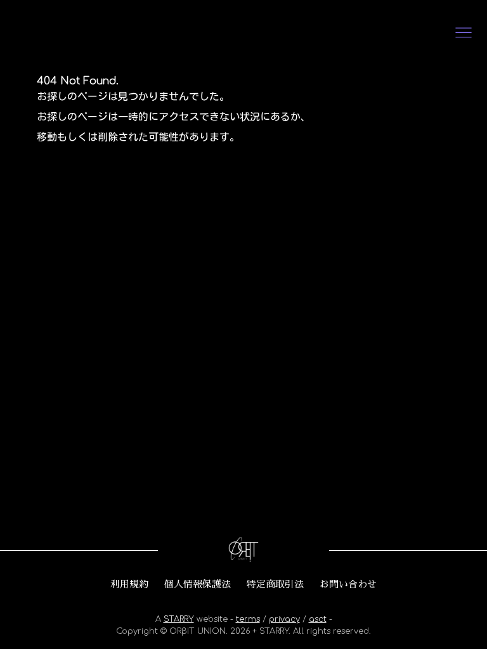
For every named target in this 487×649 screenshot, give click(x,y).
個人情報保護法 (197, 584)
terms (248, 619)
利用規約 (129, 584)
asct (318, 619)
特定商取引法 (275, 584)
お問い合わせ (348, 584)
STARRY (179, 619)
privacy (284, 619)
